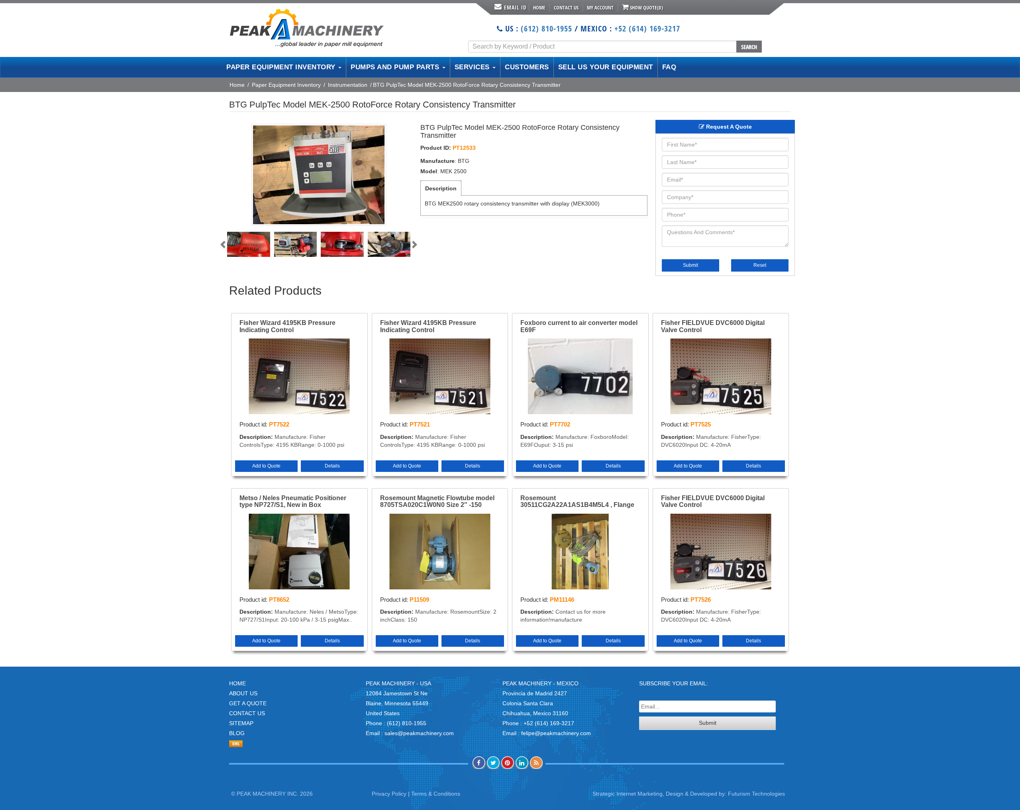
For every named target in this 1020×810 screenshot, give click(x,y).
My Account (600, 7)
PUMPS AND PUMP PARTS (396, 67)
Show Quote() (646, 7)
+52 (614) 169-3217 (647, 28)
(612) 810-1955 (546, 28)
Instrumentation (347, 85)
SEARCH (749, 47)
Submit (690, 265)
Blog (237, 733)
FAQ (669, 67)
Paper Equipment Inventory (286, 85)
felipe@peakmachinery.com (556, 733)
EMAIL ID (515, 7)
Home (539, 7)
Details (332, 466)
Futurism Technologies (756, 793)
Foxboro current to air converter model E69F (579, 326)
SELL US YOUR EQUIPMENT (605, 67)
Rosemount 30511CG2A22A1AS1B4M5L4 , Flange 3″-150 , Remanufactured (577, 502)
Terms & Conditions (435, 793)
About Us (243, 693)
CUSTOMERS (527, 67)
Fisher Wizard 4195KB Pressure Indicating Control (287, 326)
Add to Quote (266, 466)
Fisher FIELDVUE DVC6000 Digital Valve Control (713, 326)
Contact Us (566, 7)
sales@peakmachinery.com (419, 733)
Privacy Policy (389, 793)
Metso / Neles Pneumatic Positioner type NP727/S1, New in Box (292, 502)
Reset (759, 265)
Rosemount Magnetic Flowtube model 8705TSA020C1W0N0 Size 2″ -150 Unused (437, 502)
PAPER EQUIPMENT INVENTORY (281, 67)
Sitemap (241, 723)
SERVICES (473, 67)
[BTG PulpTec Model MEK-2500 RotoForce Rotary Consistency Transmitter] (318, 175)
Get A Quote (248, 703)
